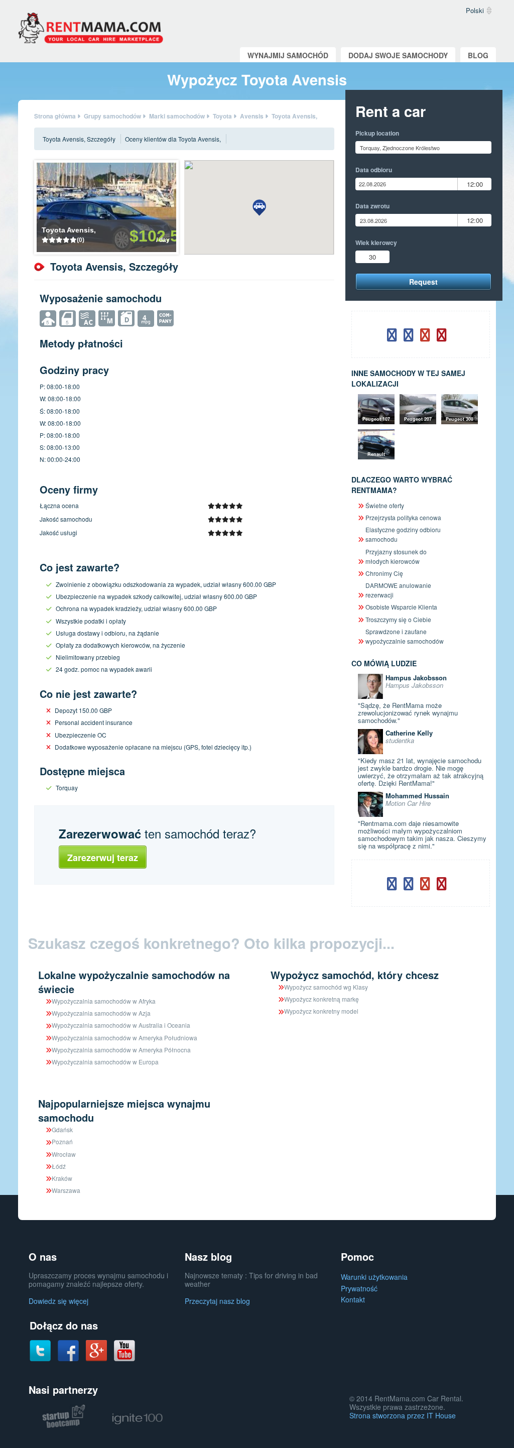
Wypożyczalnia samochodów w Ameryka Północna (121, 1049)
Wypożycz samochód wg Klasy (326, 987)
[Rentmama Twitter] (40, 1350)
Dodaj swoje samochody (398, 55)
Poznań (62, 1141)
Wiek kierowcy (376, 242)
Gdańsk (62, 1129)
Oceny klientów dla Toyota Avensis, (173, 139)
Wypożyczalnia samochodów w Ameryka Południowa (124, 1037)
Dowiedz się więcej (58, 1301)
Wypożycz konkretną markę (321, 999)
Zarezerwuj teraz (102, 857)
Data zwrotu (372, 205)
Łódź (59, 1166)
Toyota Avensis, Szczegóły (79, 139)
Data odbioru (373, 169)
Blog (478, 55)
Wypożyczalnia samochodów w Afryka (104, 1001)
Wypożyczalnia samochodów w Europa (105, 1061)
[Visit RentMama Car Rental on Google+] (96, 1350)
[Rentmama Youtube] (124, 1350)
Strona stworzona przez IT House (402, 1415)
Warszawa (66, 1190)
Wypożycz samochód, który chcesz (355, 975)
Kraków (62, 1178)
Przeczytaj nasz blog (217, 1301)
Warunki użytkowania (374, 1277)
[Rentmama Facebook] (68, 1350)
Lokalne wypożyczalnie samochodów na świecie (134, 982)
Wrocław (64, 1154)
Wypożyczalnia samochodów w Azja (101, 1013)
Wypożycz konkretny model (321, 1011)
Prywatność (359, 1288)
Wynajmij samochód (287, 55)
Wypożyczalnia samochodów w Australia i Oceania (121, 1025)
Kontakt (353, 1299)
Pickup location (377, 133)
